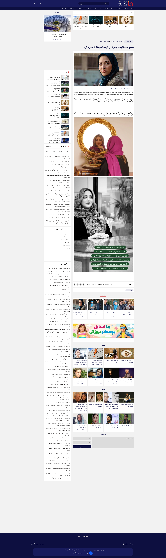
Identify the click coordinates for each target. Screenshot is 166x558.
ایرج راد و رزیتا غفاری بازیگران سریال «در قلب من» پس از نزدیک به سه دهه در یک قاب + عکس (80, 407)
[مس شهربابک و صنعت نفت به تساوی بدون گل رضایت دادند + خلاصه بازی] (65, 90)
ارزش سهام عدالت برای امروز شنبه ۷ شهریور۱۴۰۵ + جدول (53, 122)
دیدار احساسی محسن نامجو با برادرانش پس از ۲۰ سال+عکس (126, 382)
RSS (34, 3)
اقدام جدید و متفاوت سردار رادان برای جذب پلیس (57, 392)
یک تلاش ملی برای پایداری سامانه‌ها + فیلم (59, 322)
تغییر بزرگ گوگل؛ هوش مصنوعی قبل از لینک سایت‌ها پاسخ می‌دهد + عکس (53, 78)
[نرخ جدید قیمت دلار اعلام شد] (65, 127)
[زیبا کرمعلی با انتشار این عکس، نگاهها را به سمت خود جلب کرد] (95, 373)
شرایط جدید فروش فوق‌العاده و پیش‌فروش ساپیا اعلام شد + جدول (80, 26)
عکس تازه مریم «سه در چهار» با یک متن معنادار (94, 314)
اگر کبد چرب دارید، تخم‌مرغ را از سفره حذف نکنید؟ (57, 274)
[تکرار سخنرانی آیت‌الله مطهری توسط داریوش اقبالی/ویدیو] (111, 373)
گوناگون (131, 13)
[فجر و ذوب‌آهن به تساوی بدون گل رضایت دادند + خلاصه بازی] (65, 83)
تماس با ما (39, 3)
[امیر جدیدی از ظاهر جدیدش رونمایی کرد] (126, 397)
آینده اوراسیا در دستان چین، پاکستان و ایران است (57, 416)
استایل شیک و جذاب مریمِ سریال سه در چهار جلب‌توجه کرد (110, 315)
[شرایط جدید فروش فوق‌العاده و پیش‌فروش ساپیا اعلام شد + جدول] (80, 20)
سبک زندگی (80, 9)
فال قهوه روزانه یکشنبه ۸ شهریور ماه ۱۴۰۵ (111, 25)
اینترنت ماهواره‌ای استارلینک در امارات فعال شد (58, 382)
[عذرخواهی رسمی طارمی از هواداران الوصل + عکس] (65, 140)
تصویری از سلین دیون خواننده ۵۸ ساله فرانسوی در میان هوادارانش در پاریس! (80, 362)
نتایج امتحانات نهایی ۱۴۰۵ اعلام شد (54, 97)
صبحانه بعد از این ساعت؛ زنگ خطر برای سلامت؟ (58, 268)
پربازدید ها (63, 146)
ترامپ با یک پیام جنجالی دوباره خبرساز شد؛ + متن (57, 319)
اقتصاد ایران (67, 234)
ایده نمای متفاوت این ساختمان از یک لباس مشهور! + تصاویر (56, 35)
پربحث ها (48, 146)
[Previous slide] (45, 24)
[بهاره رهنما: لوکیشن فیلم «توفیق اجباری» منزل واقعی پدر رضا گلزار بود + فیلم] (80, 373)
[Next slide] (68, 24)
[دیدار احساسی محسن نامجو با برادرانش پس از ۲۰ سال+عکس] (126, 373)
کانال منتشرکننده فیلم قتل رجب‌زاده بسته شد (58, 458)
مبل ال (68, 248)
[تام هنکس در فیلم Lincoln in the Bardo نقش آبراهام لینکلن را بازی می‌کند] (111, 397)
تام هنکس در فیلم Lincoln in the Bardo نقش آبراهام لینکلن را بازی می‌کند (111, 406)
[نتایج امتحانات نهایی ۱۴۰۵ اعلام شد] (65, 96)
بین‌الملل (112, 9)
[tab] (60, 39)
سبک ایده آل (67, 237)
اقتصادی (123, 9)
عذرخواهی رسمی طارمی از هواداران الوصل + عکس (54, 141)
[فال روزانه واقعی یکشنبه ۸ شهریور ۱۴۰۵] (95, 20)
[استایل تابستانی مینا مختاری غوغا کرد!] (95, 397)
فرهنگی (101, 9)
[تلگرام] (78, 284)
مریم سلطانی (129, 290)
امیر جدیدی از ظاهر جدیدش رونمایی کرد (126, 405)
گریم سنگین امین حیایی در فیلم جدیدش (112, 427)
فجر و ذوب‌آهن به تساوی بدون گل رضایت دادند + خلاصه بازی (53, 84)
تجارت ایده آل (66, 243)
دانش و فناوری (88, 9)
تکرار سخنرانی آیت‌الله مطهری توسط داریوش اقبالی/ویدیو (113, 382)
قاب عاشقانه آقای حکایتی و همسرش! (127, 427)
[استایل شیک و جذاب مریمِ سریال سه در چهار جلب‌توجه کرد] (111, 304)
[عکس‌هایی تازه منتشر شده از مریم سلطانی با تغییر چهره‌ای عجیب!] (80, 304)
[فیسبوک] (80, 284)
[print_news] (83, 284)
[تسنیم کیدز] (103, 331)
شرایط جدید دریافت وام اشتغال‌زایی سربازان (58, 410)
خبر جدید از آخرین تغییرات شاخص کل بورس (58, 438)
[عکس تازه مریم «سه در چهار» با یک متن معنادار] (95, 304)
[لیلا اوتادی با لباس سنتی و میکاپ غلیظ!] (95, 419)
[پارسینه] (124, 3)
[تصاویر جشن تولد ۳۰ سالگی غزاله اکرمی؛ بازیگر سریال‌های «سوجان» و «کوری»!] (80, 419)
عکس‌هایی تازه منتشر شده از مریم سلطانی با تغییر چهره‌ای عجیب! (78, 315)
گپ (133, 544)
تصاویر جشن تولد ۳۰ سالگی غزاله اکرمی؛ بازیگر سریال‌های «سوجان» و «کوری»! (80, 428)
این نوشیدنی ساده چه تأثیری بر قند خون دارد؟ (58, 271)
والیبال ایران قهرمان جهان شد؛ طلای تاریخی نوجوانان (57, 346)
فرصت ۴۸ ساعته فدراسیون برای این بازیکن (59, 384)
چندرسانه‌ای (73, 9)
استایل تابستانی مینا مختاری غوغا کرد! (95, 405)
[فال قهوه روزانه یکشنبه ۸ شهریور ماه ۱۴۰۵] (111, 20)
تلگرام (126, 544)
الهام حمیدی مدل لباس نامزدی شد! (60, 191)
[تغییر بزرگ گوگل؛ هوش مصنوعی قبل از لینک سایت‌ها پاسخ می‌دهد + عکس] (65, 77)
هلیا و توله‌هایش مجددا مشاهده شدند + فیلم (58, 461)
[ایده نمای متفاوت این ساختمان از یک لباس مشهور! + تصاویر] (57, 23)
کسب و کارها (65, 9)
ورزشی (95, 9)
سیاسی (118, 9)
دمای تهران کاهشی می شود (62, 441)
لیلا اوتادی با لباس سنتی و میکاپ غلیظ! (96, 427)
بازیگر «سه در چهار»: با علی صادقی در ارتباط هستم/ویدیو (125, 315)
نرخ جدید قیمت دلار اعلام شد (53, 128)
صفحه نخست (130, 9)
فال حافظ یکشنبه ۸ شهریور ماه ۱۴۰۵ (126, 25)
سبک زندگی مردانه (65, 240)
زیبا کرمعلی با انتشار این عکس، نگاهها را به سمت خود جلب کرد (96, 382)
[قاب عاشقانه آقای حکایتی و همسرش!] (126, 419)
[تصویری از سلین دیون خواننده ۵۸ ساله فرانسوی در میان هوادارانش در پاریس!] (80, 353)
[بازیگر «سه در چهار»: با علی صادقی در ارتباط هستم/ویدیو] (126, 304)
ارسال (81, 447)
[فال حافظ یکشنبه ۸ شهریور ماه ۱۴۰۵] (126, 20)
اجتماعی (106, 9)
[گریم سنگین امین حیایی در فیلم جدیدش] (111, 419)
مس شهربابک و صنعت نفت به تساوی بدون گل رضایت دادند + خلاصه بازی (53, 91)
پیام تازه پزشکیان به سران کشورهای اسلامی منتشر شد (56, 329)
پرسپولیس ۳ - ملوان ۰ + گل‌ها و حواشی (59, 374)
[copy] (129, 284)
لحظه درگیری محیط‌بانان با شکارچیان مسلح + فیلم (57, 395)
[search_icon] (80, 4)
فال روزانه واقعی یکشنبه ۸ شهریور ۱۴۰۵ (96, 25)
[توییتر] (75, 284)
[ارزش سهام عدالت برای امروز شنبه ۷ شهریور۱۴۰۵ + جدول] (65, 121)
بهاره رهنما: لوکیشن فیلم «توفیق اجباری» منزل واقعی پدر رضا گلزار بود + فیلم (80, 382)
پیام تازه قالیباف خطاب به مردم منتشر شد (59, 359)
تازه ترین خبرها (66, 245)
